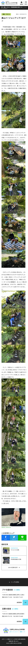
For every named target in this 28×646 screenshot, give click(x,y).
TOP (2, 7)
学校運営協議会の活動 (15, 7)
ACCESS (19, 602)
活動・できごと (7, 7)
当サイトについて (13, 631)
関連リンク (22, 631)
